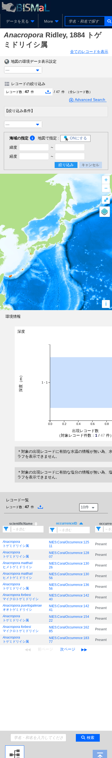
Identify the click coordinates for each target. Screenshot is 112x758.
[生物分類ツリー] (14, 747)
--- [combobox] (7, 70)
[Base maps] (104, 211)
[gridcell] (23, 544)
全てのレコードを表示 (89, 51)
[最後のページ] (84, 649)
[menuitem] (19, 21)
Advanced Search (90, 99)
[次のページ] (67, 649)
